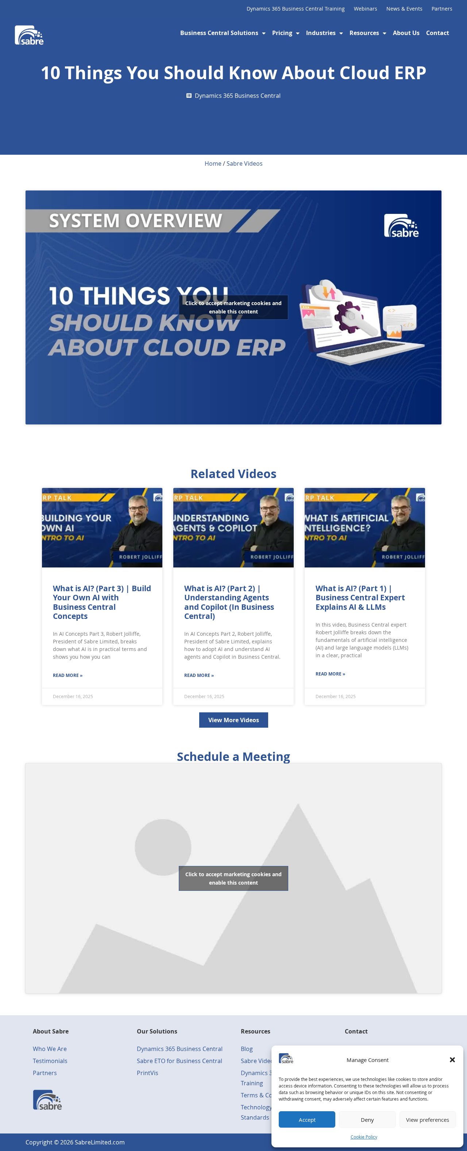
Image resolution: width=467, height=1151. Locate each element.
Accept (307, 1119)
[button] (452, 1059)
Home (213, 163)
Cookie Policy (364, 1137)
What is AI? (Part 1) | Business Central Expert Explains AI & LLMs (360, 597)
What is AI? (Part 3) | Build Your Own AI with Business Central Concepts (102, 602)
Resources (364, 33)
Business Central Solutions (219, 33)
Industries (321, 33)
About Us (406, 33)
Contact (437, 33)
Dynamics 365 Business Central (238, 96)
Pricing (282, 33)
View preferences (427, 1119)
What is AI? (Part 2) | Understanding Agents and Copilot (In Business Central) (229, 602)
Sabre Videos (245, 163)
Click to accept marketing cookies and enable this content (233, 307)
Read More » (67, 675)
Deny (367, 1119)
